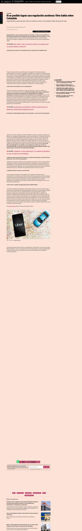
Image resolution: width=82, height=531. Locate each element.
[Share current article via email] (1, 13)
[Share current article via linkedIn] (1, 20)
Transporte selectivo (29, 495)
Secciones (7, 1)
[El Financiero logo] (18, 1)
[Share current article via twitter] (1, 18)
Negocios (27, 1)
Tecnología (9, 13)
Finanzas (31, 1)
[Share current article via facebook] (1, 16)
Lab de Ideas (43, 1)
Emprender (48, 1)
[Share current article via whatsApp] (1, 22)
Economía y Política (37, 1)
